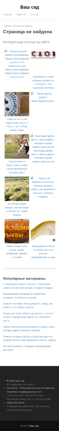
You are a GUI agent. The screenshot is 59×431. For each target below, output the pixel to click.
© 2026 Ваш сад (15, 380)
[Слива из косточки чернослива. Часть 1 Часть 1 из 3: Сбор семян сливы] (17, 115)
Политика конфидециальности (24, 391)
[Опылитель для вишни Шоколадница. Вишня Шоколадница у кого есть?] (17, 62)
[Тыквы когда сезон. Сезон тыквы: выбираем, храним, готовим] (17, 242)
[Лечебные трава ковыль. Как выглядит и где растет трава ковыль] (17, 200)
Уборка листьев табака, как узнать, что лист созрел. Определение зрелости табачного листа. (28, 317)
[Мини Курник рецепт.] (43, 97)
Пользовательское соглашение (37, 387)
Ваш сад (29, 7)
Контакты (12, 387)
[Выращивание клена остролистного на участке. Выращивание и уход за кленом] (43, 242)
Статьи (34, 14)
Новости (21, 14)
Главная (7, 14)
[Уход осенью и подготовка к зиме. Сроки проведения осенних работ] (17, 157)
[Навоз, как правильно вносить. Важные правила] (43, 185)
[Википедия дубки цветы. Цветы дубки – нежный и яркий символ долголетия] (43, 146)
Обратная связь (16, 402)
